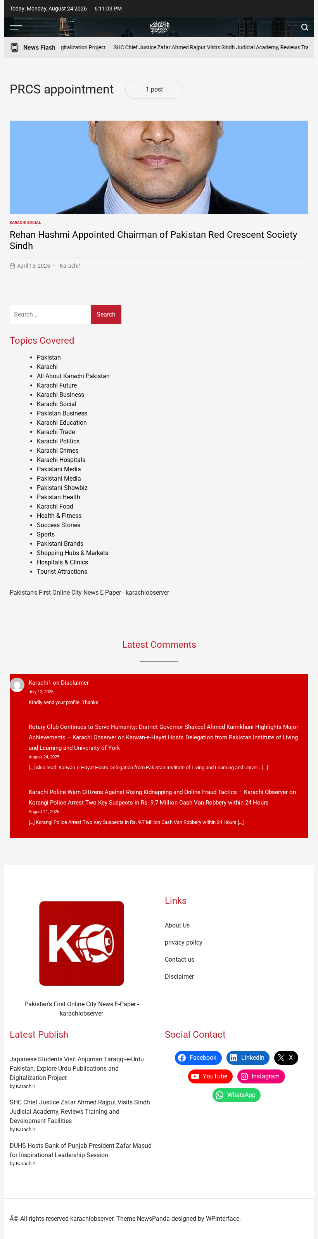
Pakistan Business (62, 413)
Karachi (47, 366)
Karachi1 (70, 266)
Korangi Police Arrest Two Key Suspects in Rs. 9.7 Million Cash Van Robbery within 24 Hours (149, 802)
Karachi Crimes (57, 450)
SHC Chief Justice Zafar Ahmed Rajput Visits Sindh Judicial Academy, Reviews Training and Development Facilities (80, 1112)
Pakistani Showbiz (62, 487)
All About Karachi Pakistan (73, 376)
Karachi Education (62, 422)
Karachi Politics (58, 441)
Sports (46, 534)
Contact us (179, 959)
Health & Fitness (59, 515)
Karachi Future (57, 385)
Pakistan (49, 357)
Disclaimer (75, 682)
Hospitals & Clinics (62, 562)
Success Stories (58, 525)
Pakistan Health (58, 497)
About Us (177, 925)
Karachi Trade (56, 432)
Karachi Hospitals (61, 460)
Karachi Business (60, 394)
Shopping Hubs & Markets (72, 553)
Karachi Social (25, 222)
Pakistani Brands (60, 543)
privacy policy (183, 942)
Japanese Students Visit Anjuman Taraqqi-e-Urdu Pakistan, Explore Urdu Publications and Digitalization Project (77, 1069)
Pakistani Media (59, 469)
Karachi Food (55, 506)
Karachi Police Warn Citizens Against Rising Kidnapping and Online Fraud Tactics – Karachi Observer (158, 792)
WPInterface (222, 1218)
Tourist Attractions (62, 571)
